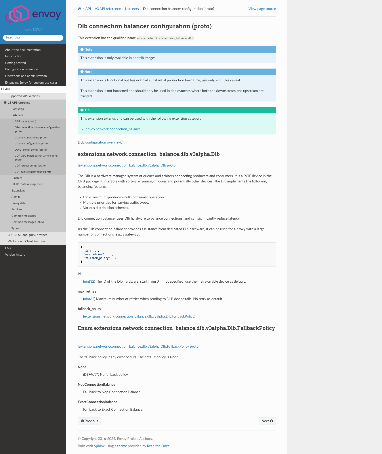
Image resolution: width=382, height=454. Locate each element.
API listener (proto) (25, 121)
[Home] (79, 9)
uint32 (89, 281)
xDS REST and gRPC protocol (28, 235)
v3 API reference (19, 102)
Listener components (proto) (31, 137)
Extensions (18, 190)
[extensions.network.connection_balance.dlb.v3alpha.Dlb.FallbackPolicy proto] (138, 346)
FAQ (8, 248)
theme (122, 446)
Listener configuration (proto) (31, 143)
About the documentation (23, 50)
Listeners (17, 115)
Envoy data (18, 203)
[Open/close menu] (2, 89)
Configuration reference (21, 69)
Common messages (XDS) (27, 222)
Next (266, 421)
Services (16, 209)
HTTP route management (27, 184)
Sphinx (99, 446)
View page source (262, 9)
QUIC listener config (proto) (31, 150)
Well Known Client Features (26, 241)
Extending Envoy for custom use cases (31, 82)
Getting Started (15, 63)
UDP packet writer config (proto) (33, 172)
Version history (15, 254)
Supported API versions (24, 96)
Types (15, 228)
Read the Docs (158, 446)
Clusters (16, 178)
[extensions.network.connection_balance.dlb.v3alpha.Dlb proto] (127, 165)
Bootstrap (17, 109)
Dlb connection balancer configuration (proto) (37, 129)
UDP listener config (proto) (30, 166)
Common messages (23, 216)
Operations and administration (26, 76)
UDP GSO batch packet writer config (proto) (36, 158)
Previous (91, 421)
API (7, 89)
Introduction (13, 56)
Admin (15, 196)
